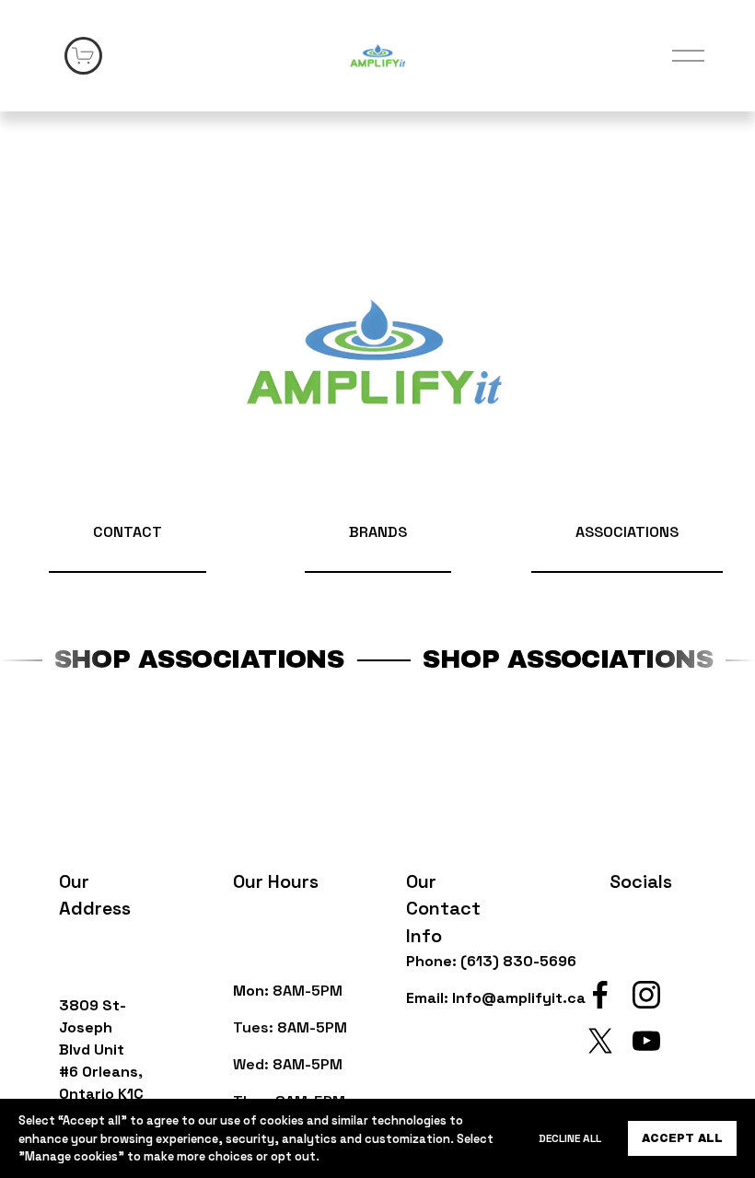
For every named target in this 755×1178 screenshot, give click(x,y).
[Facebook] (600, 994)
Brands (378, 532)
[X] (600, 1041)
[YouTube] (646, 1041)
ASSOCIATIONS (627, 532)
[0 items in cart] (83, 56)
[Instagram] (646, 994)
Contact (127, 532)
